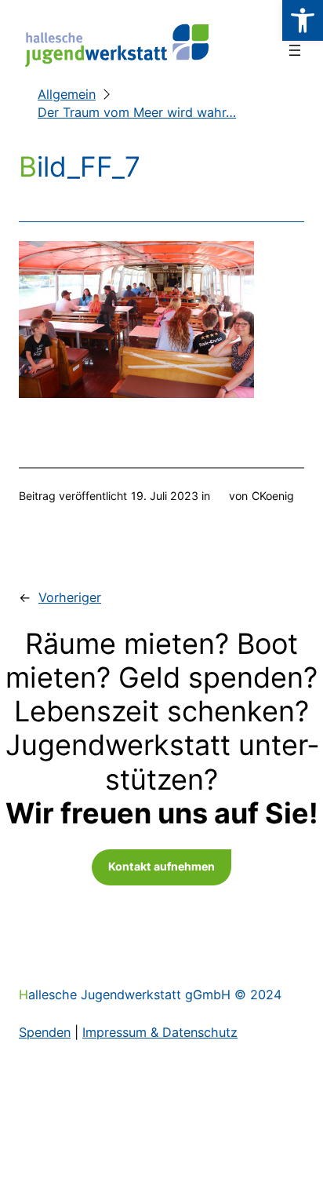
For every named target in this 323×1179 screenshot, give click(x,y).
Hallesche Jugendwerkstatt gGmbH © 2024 (150, 994)
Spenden (45, 1032)
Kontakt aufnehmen (161, 866)
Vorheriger (69, 597)
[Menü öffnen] (294, 50)
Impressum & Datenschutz (160, 1032)
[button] (302, 20)
